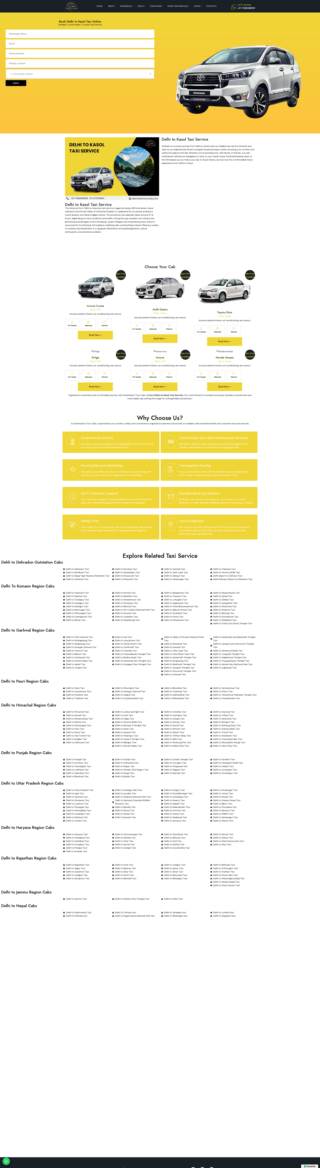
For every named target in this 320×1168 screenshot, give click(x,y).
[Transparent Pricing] (170, 469)
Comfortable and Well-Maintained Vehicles (213, 438)
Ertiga (95, 357)
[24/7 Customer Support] (72, 497)
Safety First (90, 521)
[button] (6, 1161)
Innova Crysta (95, 306)
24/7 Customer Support (99, 493)
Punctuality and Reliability (102, 465)
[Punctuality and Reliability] (72, 469)
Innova (160, 357)
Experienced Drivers (97, 438)
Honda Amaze (225, 357)
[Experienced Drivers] (72, 441)
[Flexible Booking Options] (170, 497)
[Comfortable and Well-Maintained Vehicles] (170, 441)
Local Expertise (191, 521)
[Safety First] (72, 524)
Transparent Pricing (195, 465)
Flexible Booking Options (199, 493)
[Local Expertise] (170, 524)
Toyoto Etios (224, 312)
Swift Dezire (160, 309)
